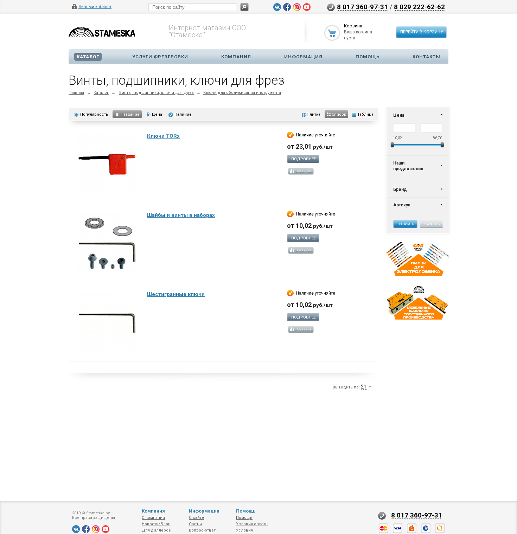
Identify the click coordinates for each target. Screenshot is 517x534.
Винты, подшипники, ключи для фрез (156, 92)
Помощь (367, 56)
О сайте (196, 517)
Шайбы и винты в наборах (181, 215)
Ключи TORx (163, 136)
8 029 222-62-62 (419, 7)
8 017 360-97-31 (362, 7)
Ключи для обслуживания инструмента (242, 92)
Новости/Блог (156, 524)
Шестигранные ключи (176, 294)
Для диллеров (156, 530)
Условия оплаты (252, 524)
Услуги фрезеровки (160, 56)
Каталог (88, 56)
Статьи (195, 524)
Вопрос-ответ (202, 530)
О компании (153, 517)
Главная (76, 92)
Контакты (426, 56)
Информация (303, 56)
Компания (236, 56)
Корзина (353, 25)
